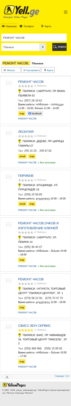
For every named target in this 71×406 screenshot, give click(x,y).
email (22, 156)
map (22, 113)
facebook (36, 113)
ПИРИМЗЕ (26, 176)
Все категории (46, 162)
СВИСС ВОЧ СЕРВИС (34, 326)
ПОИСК (62, 47)
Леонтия (26, 132)
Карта (49, 70)
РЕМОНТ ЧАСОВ (31, 82)
